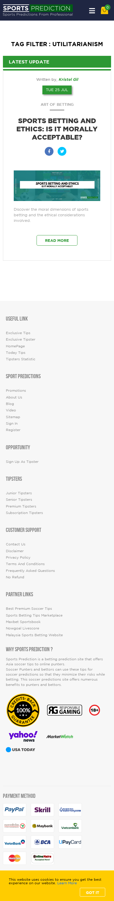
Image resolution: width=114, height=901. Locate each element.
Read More (57, 240)
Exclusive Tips (18, 333)
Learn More (67, 883)
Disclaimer (15, 551)
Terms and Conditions (25, 564)
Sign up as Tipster (22, 461)
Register (13, 430)
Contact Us (15, 544)
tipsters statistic (20, 359)
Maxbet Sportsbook (23, 622)
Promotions (16, 390)
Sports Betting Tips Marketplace (34, 615)
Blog (10, 404)
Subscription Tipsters (24, 513)
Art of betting (57, 104)
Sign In (12, 423)
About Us (14, 397)
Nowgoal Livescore (22, 628)
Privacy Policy (18, 557)
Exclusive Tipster (20, 339)
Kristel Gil (68, 79)
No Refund (15, 577)
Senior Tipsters (19, 499)
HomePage (15, 346)
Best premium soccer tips (29, 608)
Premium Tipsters (21, 506)
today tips (15, 352)
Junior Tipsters (19, 493)
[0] (104, 13)
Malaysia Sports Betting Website (34, 635)
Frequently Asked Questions (30, 570)
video (11, 410)
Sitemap (13, 417)
